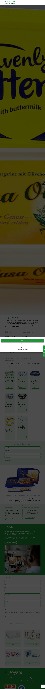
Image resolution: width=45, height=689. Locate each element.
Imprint (26, 349)
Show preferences (22, 347)
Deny (22, 343)
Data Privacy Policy (20, 349)
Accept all (22, 340)
